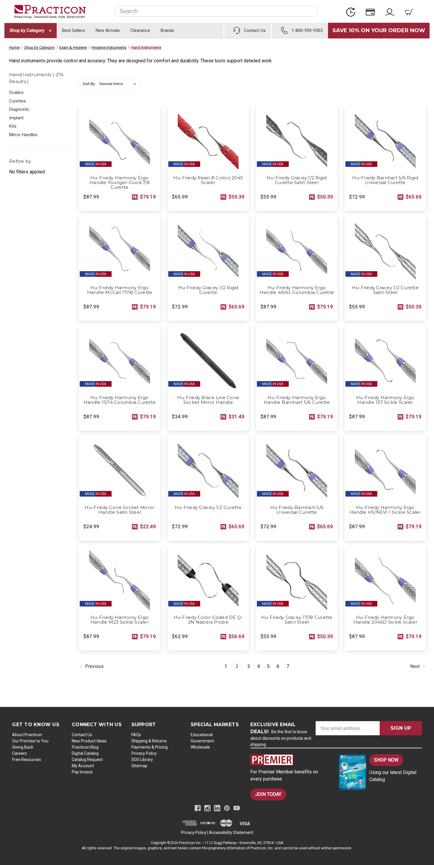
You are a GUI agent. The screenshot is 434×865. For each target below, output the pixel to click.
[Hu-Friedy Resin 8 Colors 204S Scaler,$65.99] (208, 139)
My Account (83, 765)
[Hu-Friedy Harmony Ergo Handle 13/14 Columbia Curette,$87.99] (119, 358)
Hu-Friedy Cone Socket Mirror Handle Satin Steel (119, 510)
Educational (202, 734)
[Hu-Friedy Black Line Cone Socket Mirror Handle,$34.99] (208, 358)
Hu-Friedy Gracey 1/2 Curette (208, 507)
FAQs (136, 734)
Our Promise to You (30, 741)
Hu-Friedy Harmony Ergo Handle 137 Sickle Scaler (385, 400)
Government (202, 741)
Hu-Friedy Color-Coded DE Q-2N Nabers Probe (208, 620)
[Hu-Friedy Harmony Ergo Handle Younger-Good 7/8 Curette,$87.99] (119, 139)
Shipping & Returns (149, 741)
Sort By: (89, 84)
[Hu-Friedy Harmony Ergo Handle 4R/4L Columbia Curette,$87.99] (297, 249)
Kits (13, 126)
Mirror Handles (23, 134)
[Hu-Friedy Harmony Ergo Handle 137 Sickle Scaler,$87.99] (385, 358)
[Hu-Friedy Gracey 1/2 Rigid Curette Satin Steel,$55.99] (297, 139)
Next (415, 666)
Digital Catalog (85, 753)
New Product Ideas (89, 741)
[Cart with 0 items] (411, 11)
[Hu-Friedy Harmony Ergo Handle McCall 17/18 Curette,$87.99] (119, 249)
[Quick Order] (352, 11)
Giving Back (22, 747)
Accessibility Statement (231, 832)
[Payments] (372, 11)
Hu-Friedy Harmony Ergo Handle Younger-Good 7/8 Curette (119, 182)
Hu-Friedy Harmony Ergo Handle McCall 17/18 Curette (119, 290)
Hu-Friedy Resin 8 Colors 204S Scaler (208, 180)
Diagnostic (19, 109)
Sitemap (139, 765)
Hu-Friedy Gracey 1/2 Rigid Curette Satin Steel (297, 180)
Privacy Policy (144, 753)
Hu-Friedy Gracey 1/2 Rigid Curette (208, 290)
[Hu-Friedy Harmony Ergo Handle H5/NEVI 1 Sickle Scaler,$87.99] (385, 468)
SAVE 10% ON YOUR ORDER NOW (378, 30)
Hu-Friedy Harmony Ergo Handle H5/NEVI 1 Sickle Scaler (385, 510)
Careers (19, 753)
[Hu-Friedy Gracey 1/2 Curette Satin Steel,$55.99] (385, 249)
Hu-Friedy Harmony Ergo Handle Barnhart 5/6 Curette (297, 400)
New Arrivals (108, 30)
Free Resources (26, 759)
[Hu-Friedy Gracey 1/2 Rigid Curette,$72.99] (208, 249)
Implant (16, 118)
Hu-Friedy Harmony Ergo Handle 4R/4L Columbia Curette (297, 290)
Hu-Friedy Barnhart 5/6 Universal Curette (297, 510)
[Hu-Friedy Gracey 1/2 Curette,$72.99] (208, 468)
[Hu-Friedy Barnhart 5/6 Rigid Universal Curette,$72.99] (385, 139)
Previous (94, 666)
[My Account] (391, 11)
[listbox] (119, 84)
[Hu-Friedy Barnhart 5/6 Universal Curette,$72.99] (297, 468)
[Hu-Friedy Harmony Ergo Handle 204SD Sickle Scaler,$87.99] (385, 578)
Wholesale (200, 747)
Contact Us (82, 734)
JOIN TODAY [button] (268, 794)
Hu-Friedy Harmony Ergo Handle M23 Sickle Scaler (119, 620)
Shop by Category (27, 30)
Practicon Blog (85, 747)
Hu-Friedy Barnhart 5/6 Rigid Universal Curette (385, 180)
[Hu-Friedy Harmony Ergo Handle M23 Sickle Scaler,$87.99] (119, 578)
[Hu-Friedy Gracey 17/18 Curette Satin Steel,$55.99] (297, 578)
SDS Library (142, 759)
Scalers (16, 92)
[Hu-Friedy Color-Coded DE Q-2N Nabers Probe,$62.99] (208, 578)
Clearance (140, 30)
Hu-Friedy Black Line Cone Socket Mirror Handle (208, 400)
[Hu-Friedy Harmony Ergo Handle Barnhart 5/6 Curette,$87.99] (297, 358)
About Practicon (27, 734)
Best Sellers (73, 30)
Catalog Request (87, 759)
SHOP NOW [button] (386, 760)
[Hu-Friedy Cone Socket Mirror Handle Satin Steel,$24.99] (119, 468)
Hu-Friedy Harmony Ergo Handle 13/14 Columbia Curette (120, 400)
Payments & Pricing (149, 747)
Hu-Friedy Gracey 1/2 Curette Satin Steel (385, 290)
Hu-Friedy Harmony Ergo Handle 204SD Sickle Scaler (385, 620)
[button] (289, 759)
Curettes (17, 101)
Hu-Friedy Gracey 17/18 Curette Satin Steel (296, 620)
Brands (167, 30)
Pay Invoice (82, 772)
